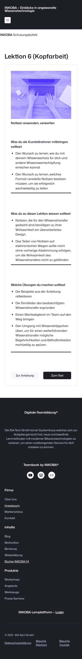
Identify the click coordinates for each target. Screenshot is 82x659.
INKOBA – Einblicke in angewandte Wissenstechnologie (30, 9)
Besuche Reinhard (41, 643)
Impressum (12, 506)
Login (59, 612)
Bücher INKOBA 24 (17, 561)
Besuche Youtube (64, 643)
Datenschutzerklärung (18, 643)
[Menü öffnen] (8, 20)
